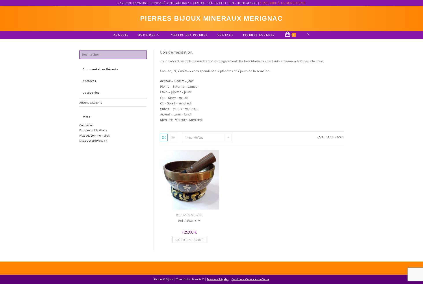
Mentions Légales (218, 279)
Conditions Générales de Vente (250, 279)
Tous (340, 137)
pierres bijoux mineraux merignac (211, 18)
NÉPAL (199, 215)
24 (332, 137)
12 (327, 137)
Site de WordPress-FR (93, 141)
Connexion (86, 125)
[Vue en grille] (164, 137)
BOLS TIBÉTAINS (185, 215)
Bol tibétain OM (189, 221)
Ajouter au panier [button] (189, 240)
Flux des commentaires (94, 135)
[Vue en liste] (173, 137)
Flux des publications (93, 130)
